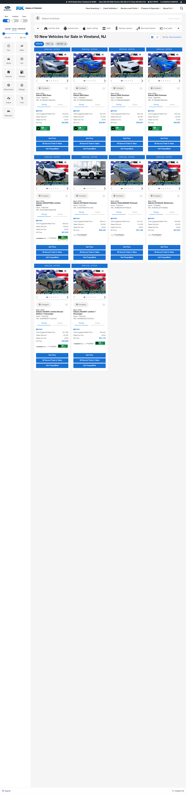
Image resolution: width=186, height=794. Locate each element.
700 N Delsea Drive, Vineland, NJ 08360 (82, 2)
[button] (181, 8)
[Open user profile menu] (181, 2)
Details (60, 105)
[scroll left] (38, 28)
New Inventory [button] (92, 8)
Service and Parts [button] (129, 8)
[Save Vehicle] (66, 88)
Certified (15, 16)
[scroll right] (178, 28)
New (6, 16)
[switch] (6, 18)
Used (24, 16)
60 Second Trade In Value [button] (52, 144)
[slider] (3, 33)
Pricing (44, 105)
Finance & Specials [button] (150, 8)
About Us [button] (167, 8)
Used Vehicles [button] (110, 8)
